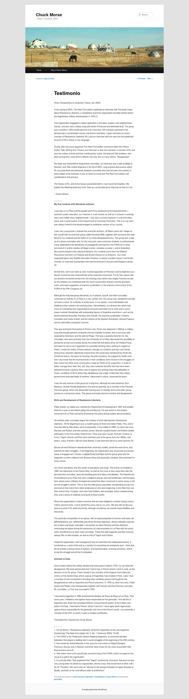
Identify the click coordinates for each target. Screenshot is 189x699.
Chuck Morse (49, 14)
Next (150, 78)
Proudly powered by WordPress (94, 689)
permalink (58, 679)
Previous (140, 78)
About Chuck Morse (59, 70)
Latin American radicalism (83, 676)
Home (39, 70)
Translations (99, 676)
